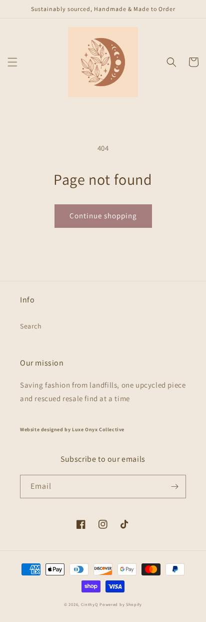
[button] (13, 62)
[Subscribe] (175, 486)
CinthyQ (89, 604)
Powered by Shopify (121, 604)
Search (31, 326)
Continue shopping (103, 215)
